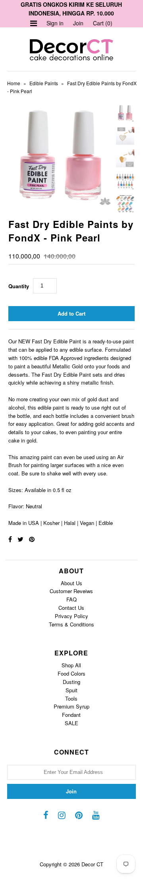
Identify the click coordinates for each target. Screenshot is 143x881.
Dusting (71, 682)
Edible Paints (43, 83)
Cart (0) (102, 23)
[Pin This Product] (32, 539)
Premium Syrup (71, 706)
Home (13, 83)
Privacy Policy (71, 616)
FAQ (71, 599)
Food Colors (71, 673)
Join (78, 23)
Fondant (71, 714)
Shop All (71, 665)
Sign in (55, 23)
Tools (71, 698)
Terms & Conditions (71, 624)
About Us (71, 583)
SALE (71, 723)
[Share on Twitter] (20, 539)
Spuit (71, 690)
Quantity (18, 286)
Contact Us (71, 607)
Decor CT (92, 864)
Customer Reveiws (71, 591)
